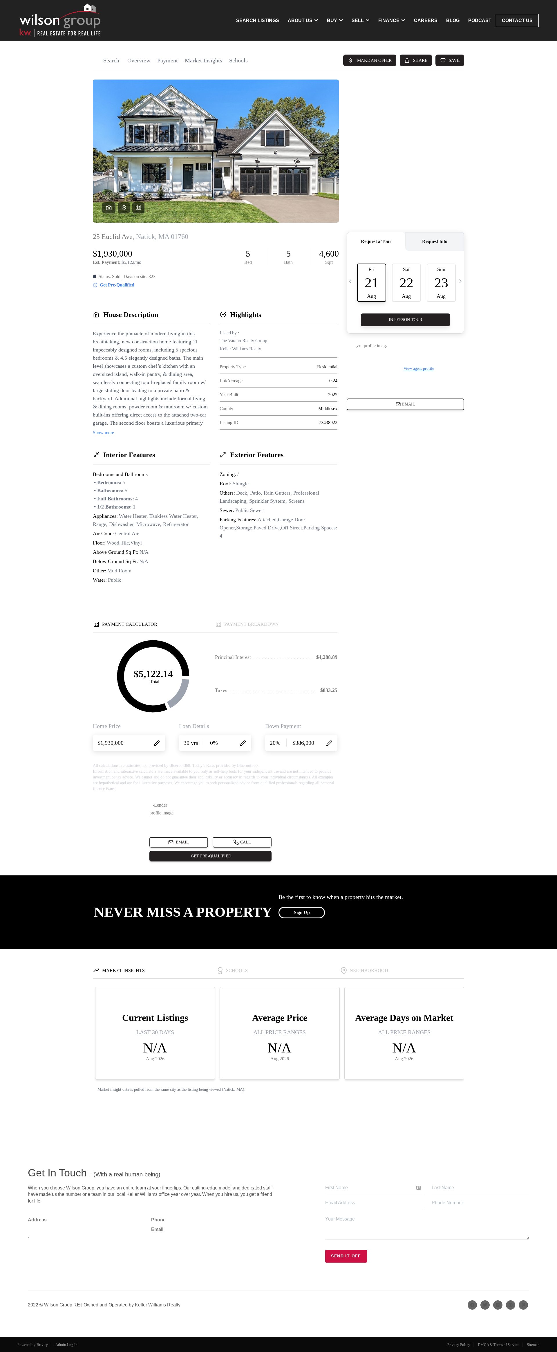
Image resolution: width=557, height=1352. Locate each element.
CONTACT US (517, 20)
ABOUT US (300, 20)
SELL (358, 20)
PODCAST (479, 20)
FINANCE (388, 20)
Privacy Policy (458, 1344)
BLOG (453, 20)
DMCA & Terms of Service (498, 1344)
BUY (332, 20)
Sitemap (533, 1344)
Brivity (42, 1344)
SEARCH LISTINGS (257, 20)
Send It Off (346, 1256)
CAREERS (425, 20)
